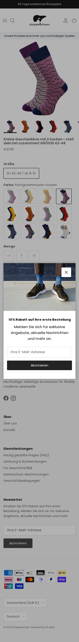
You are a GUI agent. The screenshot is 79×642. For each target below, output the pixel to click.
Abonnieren (39, 365)
